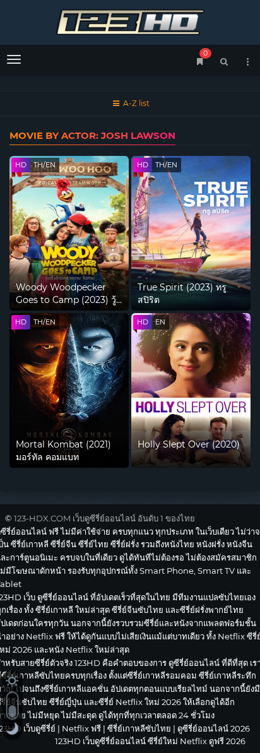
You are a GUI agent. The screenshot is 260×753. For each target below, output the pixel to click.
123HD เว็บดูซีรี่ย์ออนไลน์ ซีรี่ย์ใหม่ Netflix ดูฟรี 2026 (130, 20)
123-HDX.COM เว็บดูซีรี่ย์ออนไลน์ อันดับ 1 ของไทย (104, 518)
